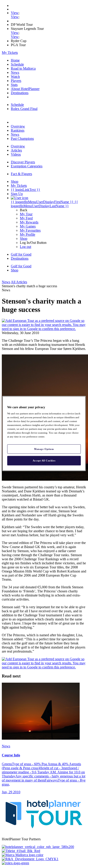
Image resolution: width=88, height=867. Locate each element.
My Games (28, 226)
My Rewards (29, 222)
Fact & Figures (21, 174)
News (15, 72)
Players (16, 81)
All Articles (19, 282)
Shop (23, 238)
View (15, 13)
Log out (25, 247)
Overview (18, 126)
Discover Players (23, 162)
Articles (16, 150)
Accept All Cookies (44, 460)
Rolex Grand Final (24, 109)
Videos (16, 154)
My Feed (26, 218)
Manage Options (44, 448)
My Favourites (30, 230)
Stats (14, 85)
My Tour (26, 214)
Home (15, 60)
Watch (15, 76)
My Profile (27, 234)
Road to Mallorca (23, 68)
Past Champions (22, 138)
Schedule (17, 64)
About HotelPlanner (25, 89)
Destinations (19, 93)
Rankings (17, 130)
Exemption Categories (26, 166)
